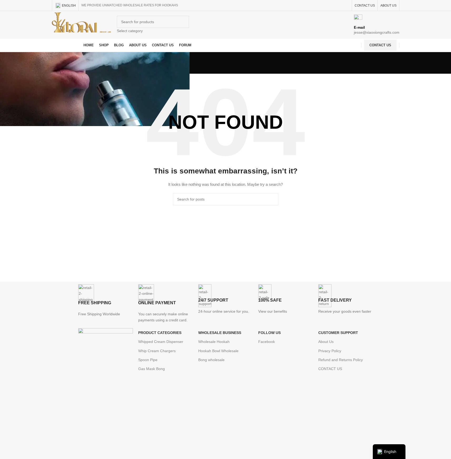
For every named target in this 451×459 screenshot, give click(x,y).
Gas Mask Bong (151, 369)
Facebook (266, 342)
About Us (326, 342)
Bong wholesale (211, 360)
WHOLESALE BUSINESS (219, 333)
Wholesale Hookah (214, 342)
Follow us (269, 333)
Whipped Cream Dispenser (160, 342)
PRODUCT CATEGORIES (159, 333)
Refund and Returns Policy (340, 360)
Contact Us (380, 45)
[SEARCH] (272, 199)
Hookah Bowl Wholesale (218, 351)
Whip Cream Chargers (157, 351)
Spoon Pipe (147, 360)
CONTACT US (330, 369)
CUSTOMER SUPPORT (338, 333)
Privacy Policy (329, 351)
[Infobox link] (225, 26)
